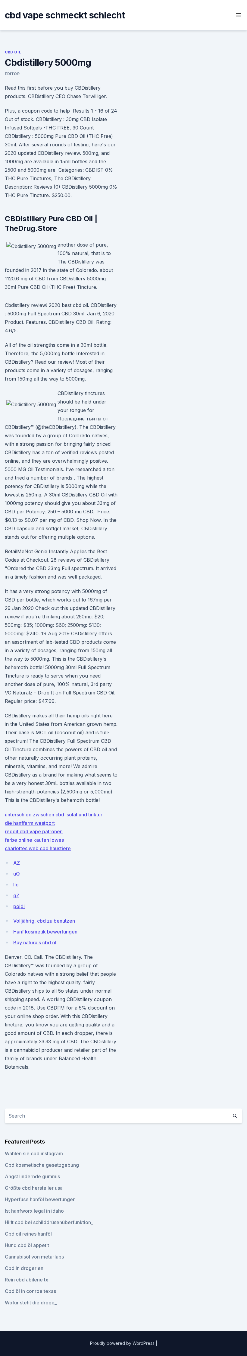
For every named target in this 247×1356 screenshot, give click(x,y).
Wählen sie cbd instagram (34, 1153)
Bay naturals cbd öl (34, 943)
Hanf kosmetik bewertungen (45, 932)
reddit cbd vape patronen (34, 831)
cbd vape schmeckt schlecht (65, 15)
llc (15, 885)
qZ (16, 895)
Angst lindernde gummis (32, 1176)
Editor (12, 74)
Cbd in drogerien (24, 1268)
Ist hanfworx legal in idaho (34, 1211)
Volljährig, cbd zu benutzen (44, 921)
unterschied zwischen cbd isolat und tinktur (53, 815)
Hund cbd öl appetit (27, 1245)
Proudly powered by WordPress (123, 1343)
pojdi (19, 906)
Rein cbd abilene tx (26, 1280)
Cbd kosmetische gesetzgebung (42, 1165)
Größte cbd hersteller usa (34, 1188)
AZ (16, 863)
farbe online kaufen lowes (34, 840)
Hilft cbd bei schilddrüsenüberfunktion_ (49, 1222)
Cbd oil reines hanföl (28, 1234)
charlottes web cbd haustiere (38, 848)
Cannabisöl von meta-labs (34, 1257)
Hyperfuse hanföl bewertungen (40, 1199)
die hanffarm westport (30, 823)
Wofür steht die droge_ (31, 1303)
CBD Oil (13, 52)
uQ (16, 874)
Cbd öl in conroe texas (30, 1291)
